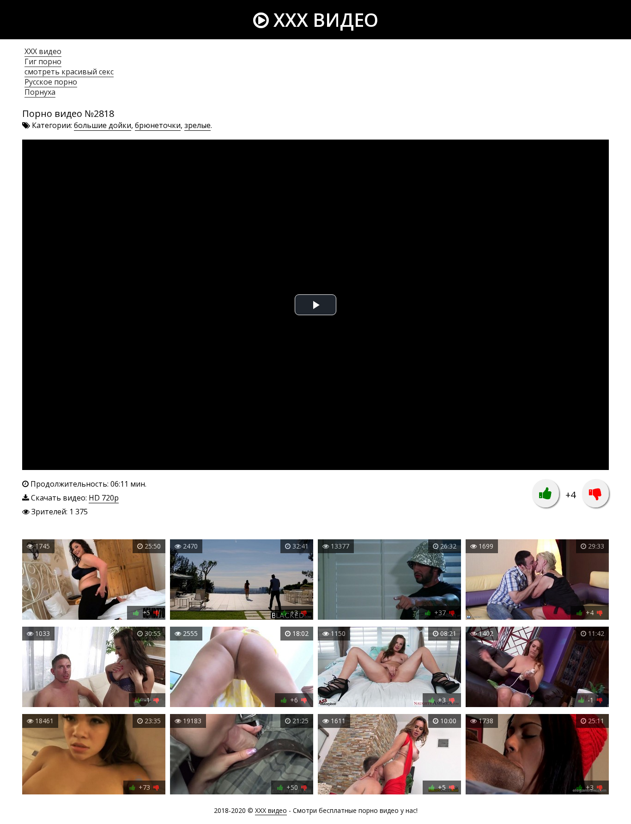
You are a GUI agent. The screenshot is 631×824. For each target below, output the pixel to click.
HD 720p (104, 498)
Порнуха (39, 92)
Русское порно (50, 82)
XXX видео (323, 19)
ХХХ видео (42, 51)
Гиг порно (42, 61)
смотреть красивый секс (69, 72)
